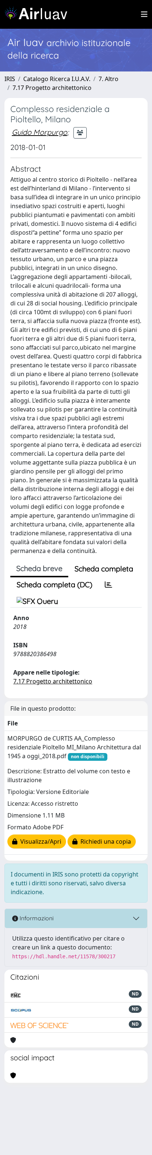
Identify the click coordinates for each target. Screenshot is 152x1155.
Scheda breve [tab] (39, 568)
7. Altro (108, 79)
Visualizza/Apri (39, 841)
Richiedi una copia (104, 841)
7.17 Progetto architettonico (52, 88)
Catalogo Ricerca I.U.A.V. (56, 79)
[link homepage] (38, 14)
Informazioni (35, 918)
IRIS (9, 79)
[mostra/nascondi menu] (144, 14)
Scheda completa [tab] (104, 568)
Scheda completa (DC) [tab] (54, 584)
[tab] (108, 584)
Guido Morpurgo (39, 132)
